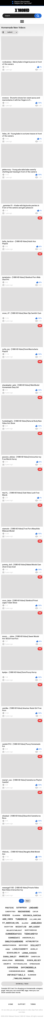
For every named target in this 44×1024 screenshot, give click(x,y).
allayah (25, 923)
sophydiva (12, 967)
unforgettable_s (16, 975)
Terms (33, 1004)
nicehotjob (21, 927)
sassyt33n (8, 927)
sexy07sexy (23, 945)
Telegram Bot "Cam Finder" (23, 3)
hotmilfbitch (32, 941)
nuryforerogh (31, 930)
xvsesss (6, 915)
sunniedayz (14, 938)
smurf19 (7, 964)
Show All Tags (22, 984)
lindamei (33, 908)
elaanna (16, 915)
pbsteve (9, 908)
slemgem (32, 975)
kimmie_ (31, 971)
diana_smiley (9, 957)
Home (10, 1004)
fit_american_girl (10, 923)
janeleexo (36, 923)
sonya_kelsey (34, 960)
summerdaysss (13, 934)
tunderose (21, 919)
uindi (8, 949)
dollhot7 (36, 945)
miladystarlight (14, 930)
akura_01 (34, 949)
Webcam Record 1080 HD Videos (19, 1016)
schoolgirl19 (13, 953)
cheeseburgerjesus (17, 971)
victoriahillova (20, 964)
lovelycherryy (20, 949)
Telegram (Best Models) (22, 1)
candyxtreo (10, 911)
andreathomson (9, 945)
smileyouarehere (14, 941)
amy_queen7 (34, 927)
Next (27, 901)
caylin (35, 911)
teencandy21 (31, 934)
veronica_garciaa (32, 915)
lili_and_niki (35, 919)
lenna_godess (29, 953)
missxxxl (19, 960)
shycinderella (28, 967)
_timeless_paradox (22, 978)
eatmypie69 (21, 908)
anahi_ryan (7, 960)
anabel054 (23, 957)
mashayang (24, 911)
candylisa (35, 957)
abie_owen (7, 919)
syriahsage (35, 964)
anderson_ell (28, 938)
